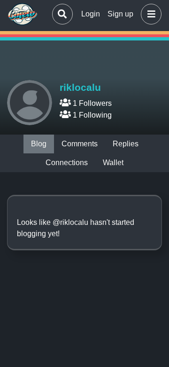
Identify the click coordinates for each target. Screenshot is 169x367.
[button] (149, 14)
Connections (67, 163)
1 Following (91, 115)
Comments (79, 144)
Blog (38, 144)
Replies (125, 144)
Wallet (113, 163)
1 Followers (91, 103)
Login (90, 14)
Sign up (120, 14)
